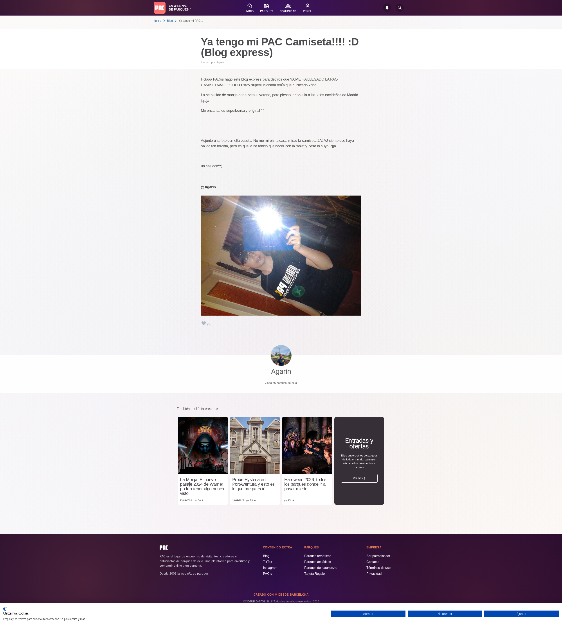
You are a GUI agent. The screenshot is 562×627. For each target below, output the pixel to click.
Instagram (270, 568)
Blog (170, 20)
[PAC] (160, 8)
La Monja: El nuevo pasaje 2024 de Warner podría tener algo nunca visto (202, 486)
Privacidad (374, 573)
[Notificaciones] (387, 8)
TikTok (267, 562)
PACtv (267, 573)
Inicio (157, 20)
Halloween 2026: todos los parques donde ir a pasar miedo (305, 484)
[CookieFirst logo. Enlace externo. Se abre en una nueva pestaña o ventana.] (5, 609)
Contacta (372, 562)
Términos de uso (378, 568)
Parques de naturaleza (320, 568)
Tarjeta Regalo (314, 573)
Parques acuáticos (317, 562)
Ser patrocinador (378, 556)
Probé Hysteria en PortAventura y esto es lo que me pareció (253, 484)
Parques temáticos (317, 556)
